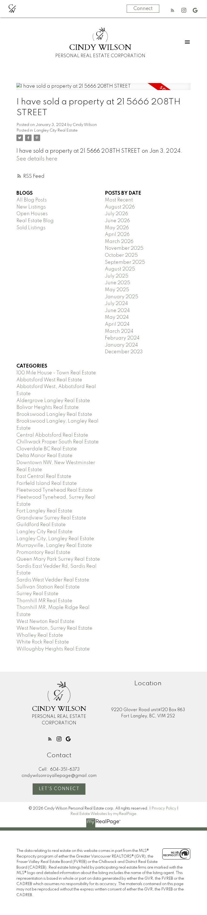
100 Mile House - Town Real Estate (56, 373)
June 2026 (117, 220)
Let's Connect (59, 789)
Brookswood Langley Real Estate (54, 414)
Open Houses (32, 213)
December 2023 (124, 351)
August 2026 (120, 207)
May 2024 (117, 317)
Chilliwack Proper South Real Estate (57, 442)
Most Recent (119, 200)
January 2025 (121, 296)
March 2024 (119, 331)
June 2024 (117, 310)
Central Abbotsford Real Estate (52, 435)
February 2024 (122, 338)
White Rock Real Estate (42, 642)
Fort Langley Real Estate (44, 511)
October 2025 (121, 255)
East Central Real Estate (43, 476)
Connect (143, 8)
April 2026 (117, 234)
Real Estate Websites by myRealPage (103, 814)
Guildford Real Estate (41, 524)
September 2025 (125, 262)
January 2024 (121, 345)
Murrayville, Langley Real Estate (54, 545)
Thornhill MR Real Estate (44, 600)
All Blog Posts (31, 200)
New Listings (31, 207)
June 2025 (117, 282)
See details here (36, 159)
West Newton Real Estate (45, 621)
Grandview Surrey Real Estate (51, 518)
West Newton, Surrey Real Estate (54, 628)
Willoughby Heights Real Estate (53, 649)
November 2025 (124, 248)
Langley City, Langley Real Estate (55, 538)
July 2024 (116, 303)
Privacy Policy (163, 808)
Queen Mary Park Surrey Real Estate (58, 559)
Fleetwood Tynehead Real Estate (54, 490)
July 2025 (116, 276)
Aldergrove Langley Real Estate (53, 400)
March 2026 (119, 241)
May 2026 (117, 227)
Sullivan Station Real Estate (48, 587)
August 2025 (120, 269)
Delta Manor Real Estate (44, 455)
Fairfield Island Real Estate (46, 483)
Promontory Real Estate (43, 552)
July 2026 (116, 213)
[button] (172, 10)
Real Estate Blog (35, 220)
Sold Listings (31, 227)
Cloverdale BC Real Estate (46, 449)
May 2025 (117, 289)
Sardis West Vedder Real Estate (52, 580)
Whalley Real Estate (39, 635)
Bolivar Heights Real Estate (47, 407)
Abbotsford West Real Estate (49, 380)
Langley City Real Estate (56, 130)
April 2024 (117, 324)
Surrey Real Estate (37, 593)
